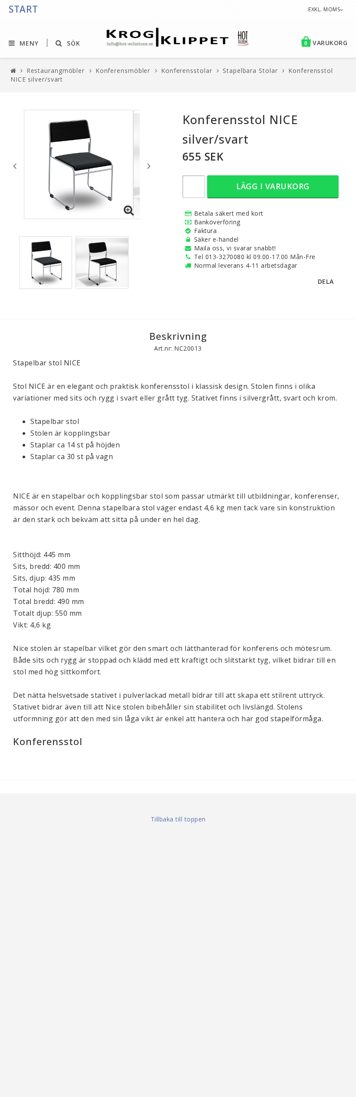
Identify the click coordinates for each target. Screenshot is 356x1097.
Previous (14, 166)
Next (149, 166)
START (23, 9)
